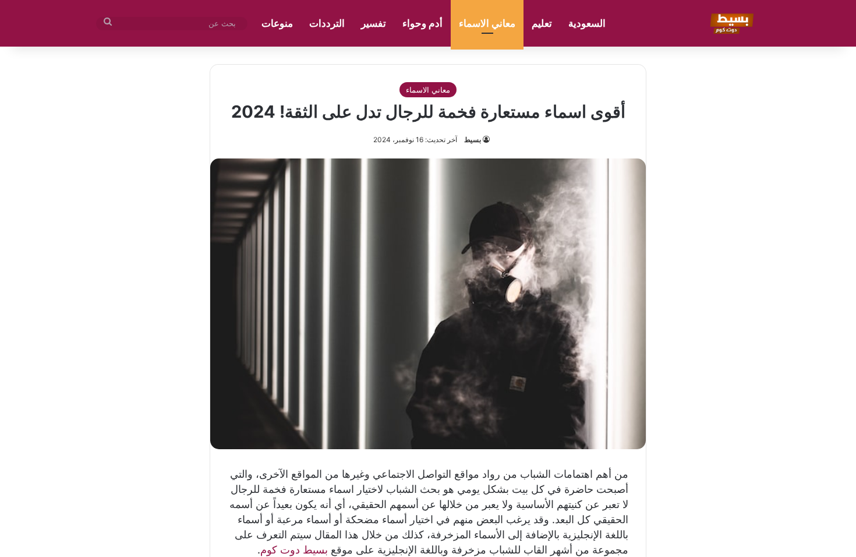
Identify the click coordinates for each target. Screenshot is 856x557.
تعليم (542, 23)
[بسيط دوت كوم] (730, 23)
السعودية (587, 23)
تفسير (373, 23)
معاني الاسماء (487, 23)
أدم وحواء (422, 23)
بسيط (472, 139)
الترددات (327, 23)
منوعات (277, 23)
